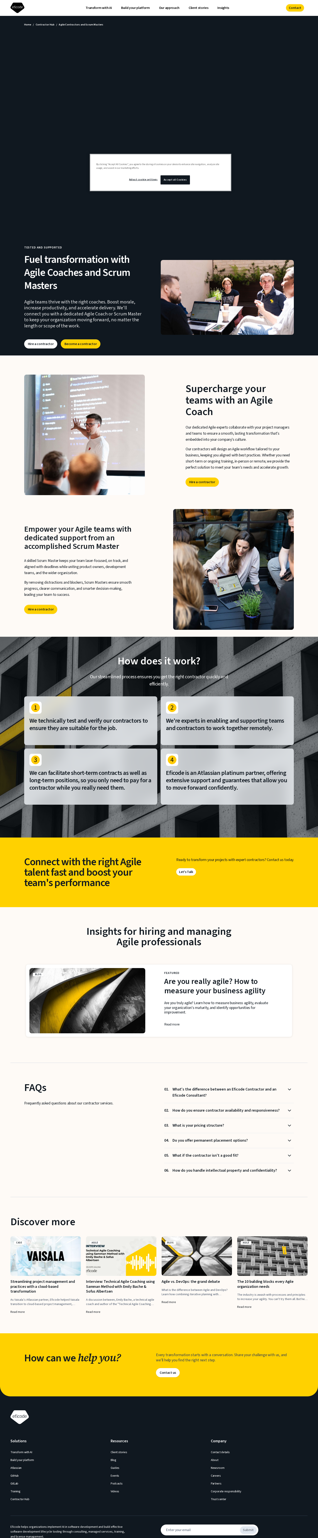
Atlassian (16, 1468)
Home (27, 24)
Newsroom (217, 1468)
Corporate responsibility (226, 1491)
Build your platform (135, 7)
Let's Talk (186, 872)
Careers (216, 1476)
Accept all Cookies (175, 180)
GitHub (14, 1476)
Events (115, 1476)
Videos (115, 1491)
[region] (160, 172)
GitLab (14, 1483)
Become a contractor (80, 344)
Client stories (198, 7)
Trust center (218, 1499)
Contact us (168, 1372)
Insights (223, 7)
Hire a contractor (41, 344)
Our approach (169, 7)
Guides (115, 1468)
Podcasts (116, 1483)
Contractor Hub (45, 24)
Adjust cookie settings (143, 179)
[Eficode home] (18, 8)
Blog (113, 1460)
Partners (216, 1483)
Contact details (220, 1452)
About (214, 1460)
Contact (295, 7)
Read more (172, 1024)
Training (15, 1491)
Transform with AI (99, 7)
